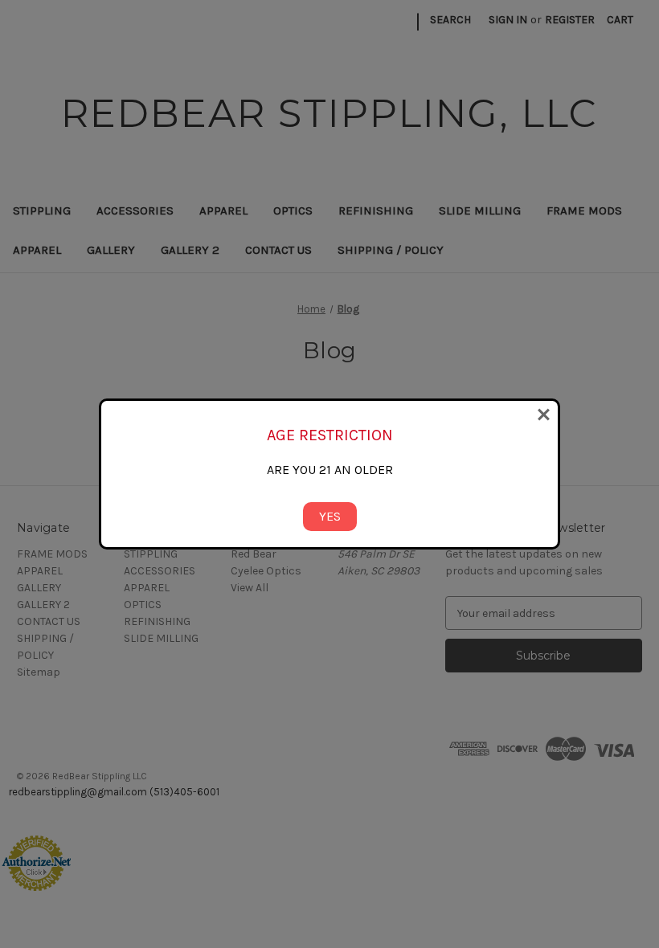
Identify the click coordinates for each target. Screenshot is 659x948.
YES (330, 516)
